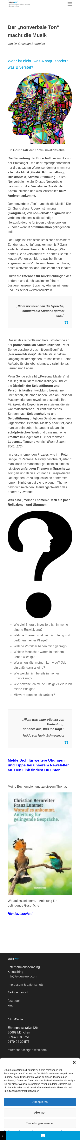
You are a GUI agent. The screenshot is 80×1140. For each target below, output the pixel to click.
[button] (74, 1062)
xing (11, 1005)
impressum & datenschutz (25, 984)
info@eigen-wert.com (22, 976)
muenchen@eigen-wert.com (27, 1050)
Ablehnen (40, 1112)
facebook (14, 1000)
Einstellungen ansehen (40, 1123)
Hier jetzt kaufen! (20, 913)
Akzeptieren (40, 1101)
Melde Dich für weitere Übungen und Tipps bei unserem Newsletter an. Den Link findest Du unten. (38, 765)
